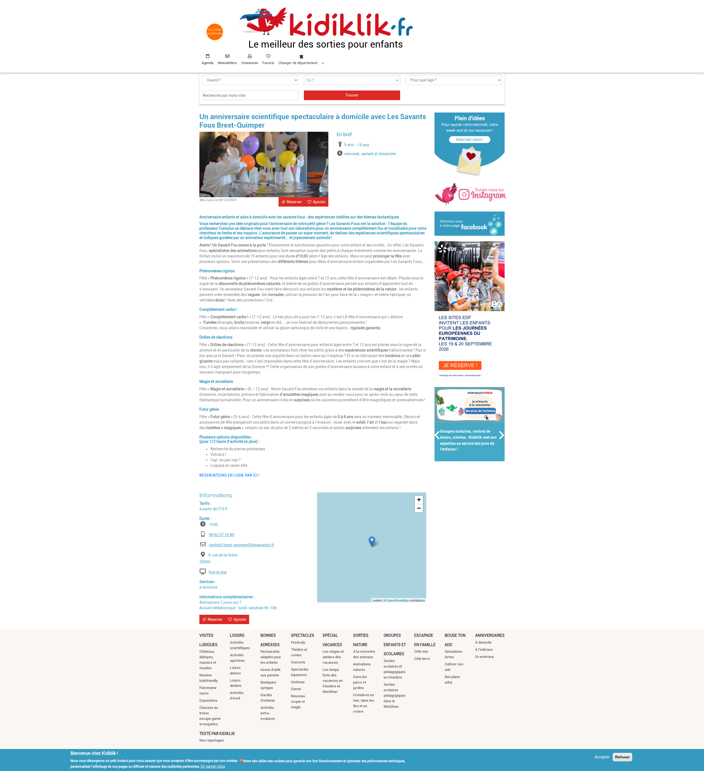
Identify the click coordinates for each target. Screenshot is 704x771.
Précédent (437, 435)
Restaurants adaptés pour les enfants (270, 657)
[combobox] (301, 58)
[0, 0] (372, 541)
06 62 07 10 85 (221, 535)
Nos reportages (211, 740)
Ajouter (319, 202)
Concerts (298, 662)
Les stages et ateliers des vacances (333, 657)
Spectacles (302, 635)
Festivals (298, 642)
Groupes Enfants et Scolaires (395, 644)
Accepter (602, 757)
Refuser (622, 757)
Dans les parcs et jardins (360, 682)
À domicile (483, 642)
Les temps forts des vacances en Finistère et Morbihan (333, 681)
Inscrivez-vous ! (469, 139)
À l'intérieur (484, 649)
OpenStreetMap (397, 600)
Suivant (502, 435)
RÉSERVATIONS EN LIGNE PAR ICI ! (229, 475)
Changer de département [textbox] (298, 63)
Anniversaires (490, 635)
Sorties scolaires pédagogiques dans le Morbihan (395, 695)
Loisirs (237, 635)
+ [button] (419, 499)
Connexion (249, 63)
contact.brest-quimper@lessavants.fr (241, 545)
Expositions (208, 700)
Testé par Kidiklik (217, 733)
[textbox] (352, 80)
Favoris (268, 63)
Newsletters (227, 63)
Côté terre (422, 659)
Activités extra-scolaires (267, 713)
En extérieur (484, 657)
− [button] (419, 508)
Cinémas (298, 682)
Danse (296, 689)
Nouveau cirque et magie (298, 701)
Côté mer (421, 651)
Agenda (207, 63)
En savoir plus (213, 766)
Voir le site (217, 572)
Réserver (294, 202)
